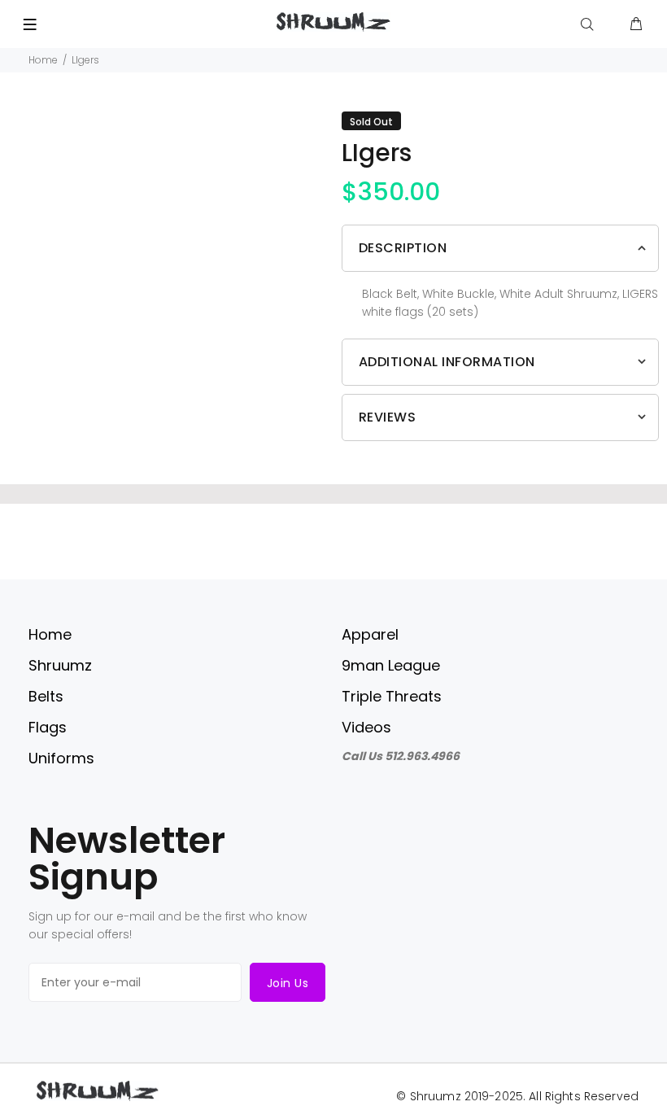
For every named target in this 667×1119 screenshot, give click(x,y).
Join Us (287, 983)
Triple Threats (392, 696)
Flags (47, 727)
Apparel (370, 634)
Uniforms (61, 758)
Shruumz (60, 665)
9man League (391, 665)
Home (43, 60)
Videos (366, 727)
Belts (45, 696)
